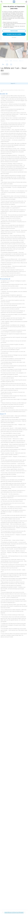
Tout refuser (14, 37)
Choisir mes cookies (14, 30)
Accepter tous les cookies (14, 34)
